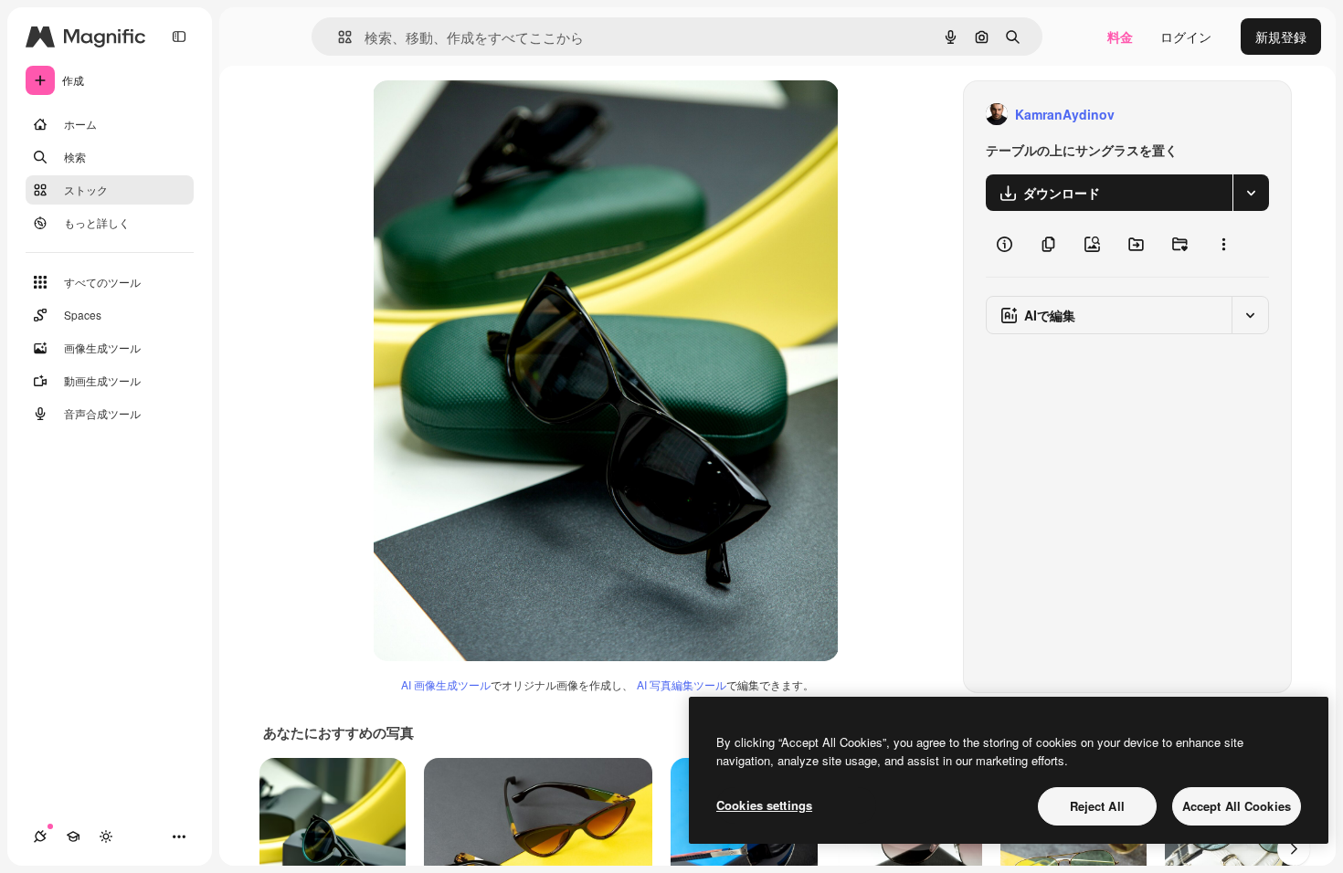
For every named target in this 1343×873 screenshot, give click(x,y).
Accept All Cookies (1236, 806)
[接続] (40, 836)
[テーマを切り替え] (106, 836)
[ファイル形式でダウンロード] (1250, 192)
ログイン (1185, 36)
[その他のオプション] (1223, 244)
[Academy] (73, 836)
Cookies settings (764, 805)
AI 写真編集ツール (681, 684)
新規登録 (1280, 36)
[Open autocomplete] (337, 37)
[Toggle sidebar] (179, 36)
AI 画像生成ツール (446, 684)
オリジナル (498, 114)
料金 (1120, 36)
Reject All (1097, 806)
